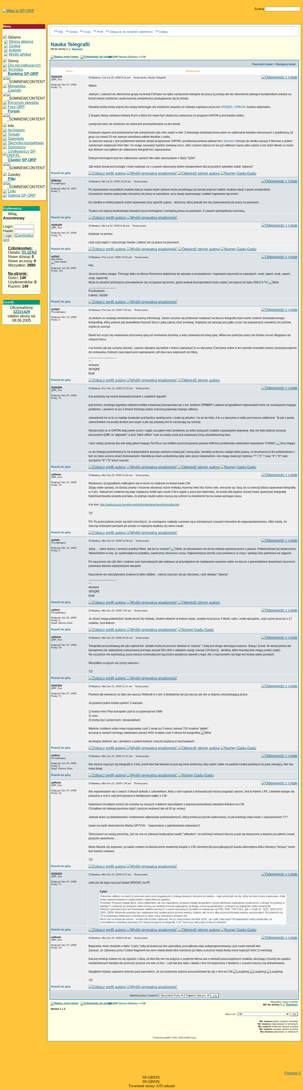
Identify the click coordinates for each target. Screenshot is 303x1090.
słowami (228, 141)
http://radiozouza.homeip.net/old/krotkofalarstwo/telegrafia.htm (139, 504)
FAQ (60, 31)
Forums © (293, 1073)
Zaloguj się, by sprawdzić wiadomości (131, 31)
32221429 (21, 312)
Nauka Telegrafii (70, 44)
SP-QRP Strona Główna (123, 56)
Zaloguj (163, 31)
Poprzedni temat (262, 64)
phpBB (167, 1037)
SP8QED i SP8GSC (233, 107)
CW (143, 56)
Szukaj (73, 31)
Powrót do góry (61, 173)
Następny (77, 49)
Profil (100, 31)
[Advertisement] (174, 1060)
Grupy (87, 31)
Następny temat (286, 64)
